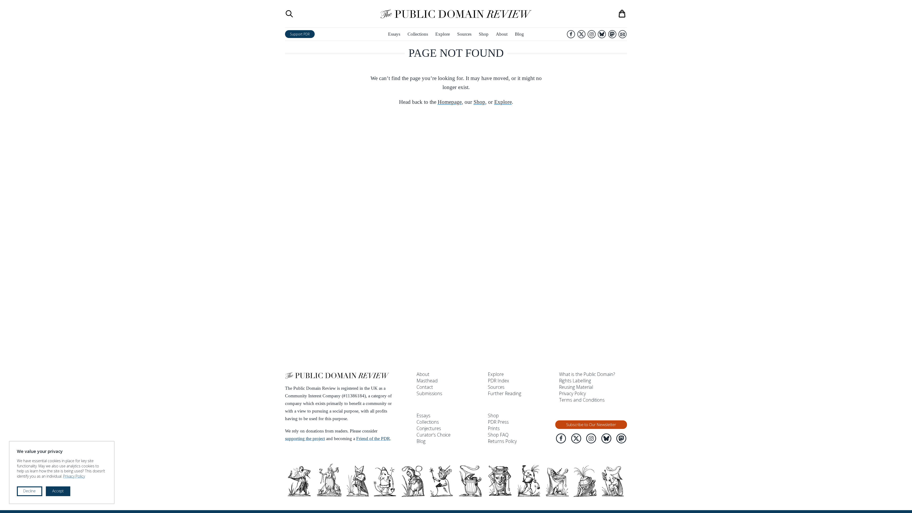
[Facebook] (571, 34)
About (502, 34)
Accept (58, 491)
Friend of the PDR (373, 438)
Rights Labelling (575, 380)
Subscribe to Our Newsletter (591, 424)
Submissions (429, 393)
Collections (418, 34)
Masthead (427, 380)
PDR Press (498, 422)
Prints (494, 428)
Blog (519, 34)
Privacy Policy (572, 393)
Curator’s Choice (434, 435)
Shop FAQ (498, 435)
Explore (442, 34)
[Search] (289, 14)
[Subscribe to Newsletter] (622, 34)
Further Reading (504, 393)
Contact (425, 387)
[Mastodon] (612, 34)
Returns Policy (502, 441)
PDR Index (498, 380)
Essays (394, 34)
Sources (464, 34)
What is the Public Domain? (587, 374)
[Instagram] (592, 34)
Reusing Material (576, 387)
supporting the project (305, 438)
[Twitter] (581, 34)
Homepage (450, 102)
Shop (484, 34)
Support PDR (300, 34)
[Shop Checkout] (622, 14)
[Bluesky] (602, 34)
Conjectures (429, 428)
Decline (29, 491)
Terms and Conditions (582, 400)
